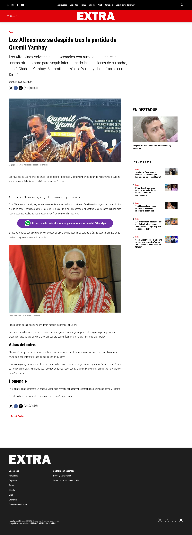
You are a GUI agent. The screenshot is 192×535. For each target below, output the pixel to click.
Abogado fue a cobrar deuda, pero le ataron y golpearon (152, 147)
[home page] (96, 16)
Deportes (74, 5)
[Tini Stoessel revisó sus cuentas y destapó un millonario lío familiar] (171, 205)
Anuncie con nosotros (63, 471)
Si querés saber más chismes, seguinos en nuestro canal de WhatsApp (69, 223)
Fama (83, 5)
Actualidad (62, 5)
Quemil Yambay (17, 416)
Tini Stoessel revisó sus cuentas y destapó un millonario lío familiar (145, 208)
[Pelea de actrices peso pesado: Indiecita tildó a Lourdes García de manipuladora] (171, 187)
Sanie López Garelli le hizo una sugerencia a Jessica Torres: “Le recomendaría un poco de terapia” (148, 243)
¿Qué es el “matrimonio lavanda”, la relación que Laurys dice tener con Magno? (148, 174)
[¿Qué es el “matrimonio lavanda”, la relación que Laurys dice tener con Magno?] (171, 171)
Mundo (92, 5)
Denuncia (109, 5)
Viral (100, 5)
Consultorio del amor (125, 5)
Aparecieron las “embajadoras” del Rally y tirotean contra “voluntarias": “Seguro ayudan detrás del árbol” (148, 225)
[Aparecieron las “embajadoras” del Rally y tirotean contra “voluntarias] (171, 221)
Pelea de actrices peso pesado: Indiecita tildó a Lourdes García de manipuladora (145, 191)
